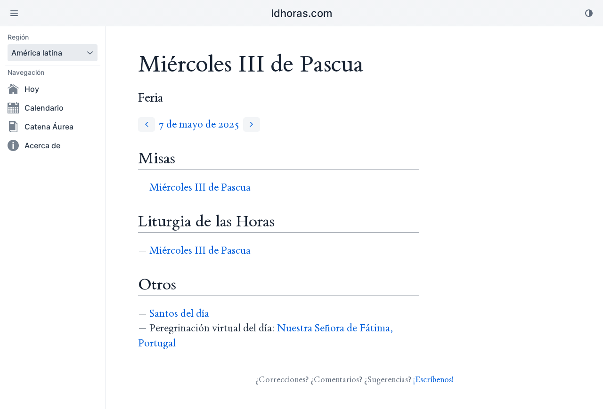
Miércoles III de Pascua (200, 187)
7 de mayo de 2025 (199, 124)
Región (18, 37)
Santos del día (179, 313)
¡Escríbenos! (433, 380)
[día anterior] (146, 124)
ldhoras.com (301, 13)
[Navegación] (14, 13)
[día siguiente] (251, 124)
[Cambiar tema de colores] (589, 13)
